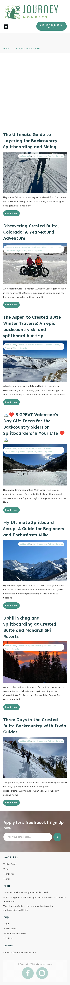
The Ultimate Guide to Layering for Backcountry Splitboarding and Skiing (30, 141)
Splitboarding (40, 156)
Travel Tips (50, 646)
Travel (51, 247)
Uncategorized (18, 251)
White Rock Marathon (14, 933)
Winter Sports (55, 156)
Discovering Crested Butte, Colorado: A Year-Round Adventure (31, 232)
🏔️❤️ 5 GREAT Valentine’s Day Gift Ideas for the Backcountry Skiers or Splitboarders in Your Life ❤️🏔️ (34, 427)
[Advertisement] (35, 90)
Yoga (6, 923)
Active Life (25, 156)
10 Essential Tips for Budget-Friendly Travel (25, 892)
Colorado (9, 247)
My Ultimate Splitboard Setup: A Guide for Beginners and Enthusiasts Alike (33, 529)
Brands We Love (26, 448)
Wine (5, 869)
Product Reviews (44, 448)
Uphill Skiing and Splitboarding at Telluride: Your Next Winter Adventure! (34, 899)
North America (23, 247)
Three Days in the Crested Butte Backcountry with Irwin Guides (34, 726)
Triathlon (8, 938)
